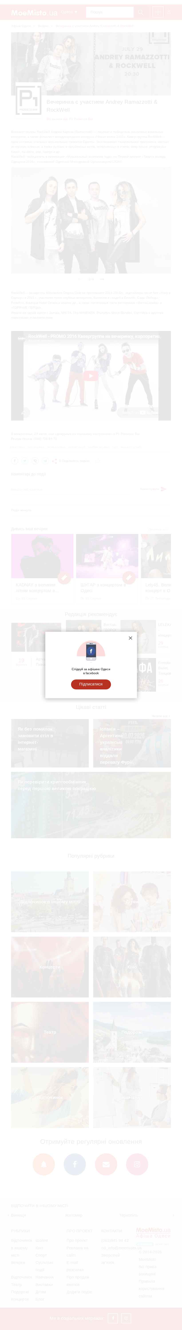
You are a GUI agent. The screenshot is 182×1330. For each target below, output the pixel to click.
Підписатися (91, 684)
